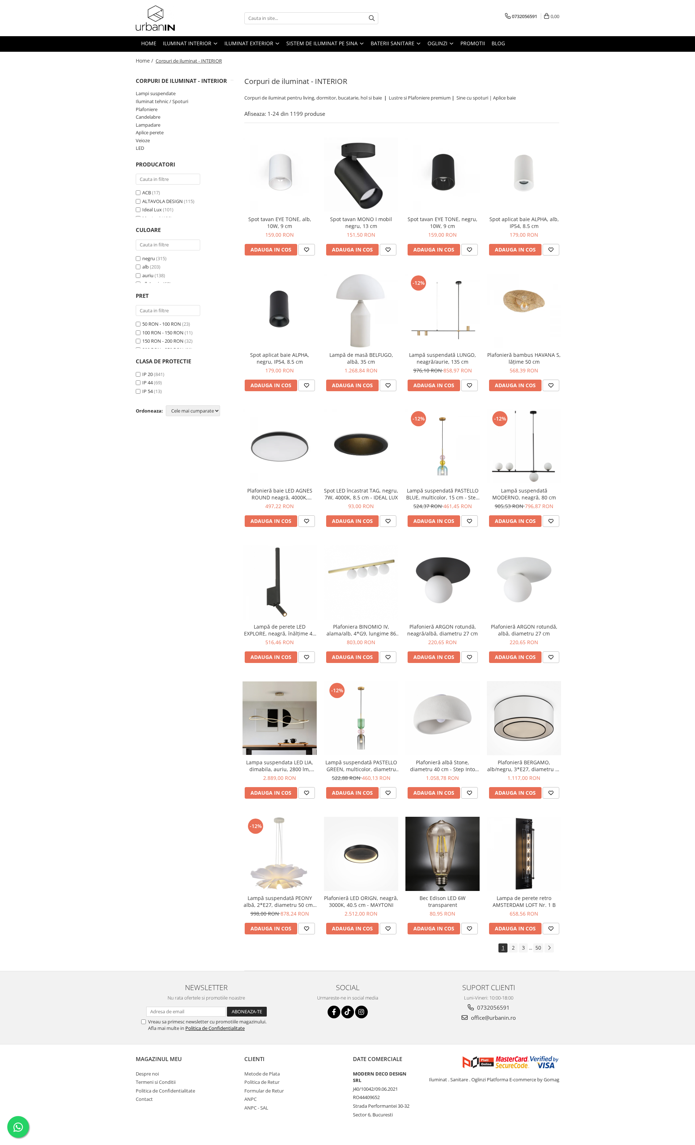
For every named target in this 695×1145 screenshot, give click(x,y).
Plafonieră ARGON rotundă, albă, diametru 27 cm (524, 630)
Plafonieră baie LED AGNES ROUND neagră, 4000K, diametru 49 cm (279, 494)
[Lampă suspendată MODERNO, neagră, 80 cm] (524, 446)
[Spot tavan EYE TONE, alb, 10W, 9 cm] (280, 175)
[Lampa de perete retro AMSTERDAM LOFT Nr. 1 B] (524, 854)
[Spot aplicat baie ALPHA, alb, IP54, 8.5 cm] (524, 175)
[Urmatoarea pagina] (549, 947)
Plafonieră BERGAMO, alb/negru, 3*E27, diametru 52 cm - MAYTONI (524, 766)
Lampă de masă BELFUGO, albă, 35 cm (361, 358)
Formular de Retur (264, 1090)
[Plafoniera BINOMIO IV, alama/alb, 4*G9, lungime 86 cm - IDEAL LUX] (361, 582)
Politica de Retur (261, 1082)
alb (145, 266)
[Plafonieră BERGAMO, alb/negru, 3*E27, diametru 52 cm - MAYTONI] (524, 718)
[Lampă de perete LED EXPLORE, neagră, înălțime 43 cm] (280, 582)
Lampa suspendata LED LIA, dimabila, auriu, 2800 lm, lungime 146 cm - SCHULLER (280, 766)
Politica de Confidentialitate (215, 1028)
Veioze (143, 140)
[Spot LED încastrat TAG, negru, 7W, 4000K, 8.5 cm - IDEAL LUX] (361, 446)
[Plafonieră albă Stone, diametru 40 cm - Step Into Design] (442, 718)
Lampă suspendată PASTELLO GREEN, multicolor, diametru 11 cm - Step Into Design (361, 766)
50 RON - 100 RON (161, 324)
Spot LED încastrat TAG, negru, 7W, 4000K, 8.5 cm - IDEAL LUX (361, 494)
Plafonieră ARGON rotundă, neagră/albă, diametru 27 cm (442, 630)
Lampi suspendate (156, 93)
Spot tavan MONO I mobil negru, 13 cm (361, 222)
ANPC (250, 1099)
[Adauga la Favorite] (306, 249)
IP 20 (147, 374)
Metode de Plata (262, 1073)
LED (140, 148)
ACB (146, 192)
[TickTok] (347, 1012)
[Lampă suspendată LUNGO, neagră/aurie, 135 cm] (442, 311)
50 (538, 947)
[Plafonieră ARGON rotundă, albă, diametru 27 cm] (524, 582)
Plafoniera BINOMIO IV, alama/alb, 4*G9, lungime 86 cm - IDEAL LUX (361, 630)
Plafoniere (146, 109)
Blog (498, 43)
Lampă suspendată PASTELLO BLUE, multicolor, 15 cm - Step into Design (442, 494)
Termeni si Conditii (156, 1082)
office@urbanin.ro (492, 1017)
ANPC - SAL (256, 1107)
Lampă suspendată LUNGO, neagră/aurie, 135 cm (442, 358)
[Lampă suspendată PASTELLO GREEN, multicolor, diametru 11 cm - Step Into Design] (361, 718)
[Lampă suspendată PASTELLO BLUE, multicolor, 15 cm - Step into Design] (442, 446)
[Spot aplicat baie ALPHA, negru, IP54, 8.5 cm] (280, 311)
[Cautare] (371, 18)
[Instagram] (361, 1012)
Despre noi (147, 1073)
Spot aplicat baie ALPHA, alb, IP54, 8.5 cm (524, 222)
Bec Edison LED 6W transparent (443, 901)
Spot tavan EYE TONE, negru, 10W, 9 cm (442, 222)
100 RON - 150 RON (163, 332)
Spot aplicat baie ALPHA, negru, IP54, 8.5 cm (279, 358)
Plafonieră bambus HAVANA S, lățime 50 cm (524, 358)
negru (148, 258)
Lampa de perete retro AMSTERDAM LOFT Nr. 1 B (524, 901)
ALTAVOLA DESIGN (162, 201)
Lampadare (148, 125)
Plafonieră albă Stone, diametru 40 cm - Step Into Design (442, 766)
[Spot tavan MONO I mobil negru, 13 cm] (361, 175)
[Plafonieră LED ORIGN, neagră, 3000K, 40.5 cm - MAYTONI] (361, 854)
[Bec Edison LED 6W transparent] (442, 854)
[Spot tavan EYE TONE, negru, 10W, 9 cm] (442, 175)
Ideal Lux (152, 209)
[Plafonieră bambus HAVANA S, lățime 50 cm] (524, 311)
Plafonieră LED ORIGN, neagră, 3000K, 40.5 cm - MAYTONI (361, 901)
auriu (147, 275)
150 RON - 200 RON (163, 341)
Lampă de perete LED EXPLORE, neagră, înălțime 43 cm (279, 630)
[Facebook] (334, 1012)
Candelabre (148, 117)
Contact (144, 1099)
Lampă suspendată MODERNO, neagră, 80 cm (524, 494)
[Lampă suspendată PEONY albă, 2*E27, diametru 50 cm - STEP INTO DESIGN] (280, 854)
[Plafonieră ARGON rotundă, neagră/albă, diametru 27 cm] (442, 582)
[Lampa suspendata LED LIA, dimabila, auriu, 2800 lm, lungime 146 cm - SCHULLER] (280, 718)
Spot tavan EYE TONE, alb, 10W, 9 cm (279, 222)
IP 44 (147, 382)
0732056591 (493, 1007)
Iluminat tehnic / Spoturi (162, 101)
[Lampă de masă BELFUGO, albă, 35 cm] (361, 311)
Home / (145, 60)
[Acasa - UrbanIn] (172, 18)
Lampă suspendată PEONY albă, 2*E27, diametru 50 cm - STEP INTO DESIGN (280, 901)
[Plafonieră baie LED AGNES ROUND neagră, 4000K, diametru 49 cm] (280, 446)
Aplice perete (150, 132)
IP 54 (147, 391)
